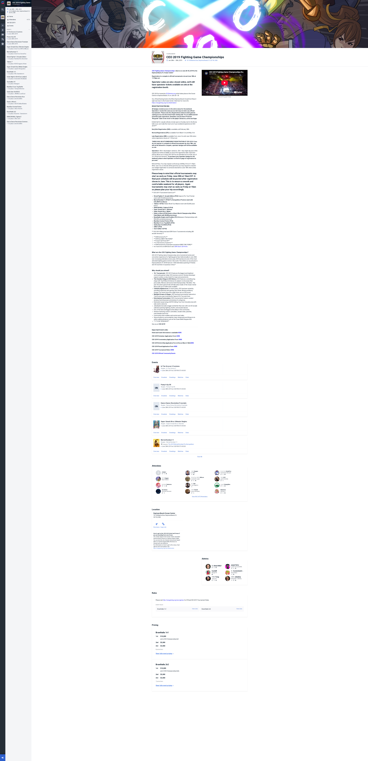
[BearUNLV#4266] (216, 567)
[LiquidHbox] (223, 486)
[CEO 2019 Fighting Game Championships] (2, 17)
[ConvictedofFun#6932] (233, 574)
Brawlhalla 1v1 (162, 632)
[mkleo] (195, 480)
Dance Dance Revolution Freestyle (173, 403)
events (9, 29)
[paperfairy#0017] (235, 568)
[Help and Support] (3, 44)
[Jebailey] (231, 580)
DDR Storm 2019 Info (181, 246)
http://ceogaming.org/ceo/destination (163, 548)
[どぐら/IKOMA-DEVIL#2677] (193, 474)
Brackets (164, 377)
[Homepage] (2, 3)
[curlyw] (212, 574)
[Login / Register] (2, 757)
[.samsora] (166, 486)
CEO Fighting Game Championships (163, 71)
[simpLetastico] (164, 473)
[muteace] (224, 493)
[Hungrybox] (221, 486)
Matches (180, 377)
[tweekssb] (191, 493)
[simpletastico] (162, 473)
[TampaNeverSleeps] (212, 580)
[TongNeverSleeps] (214, 580)
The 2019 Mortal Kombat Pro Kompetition (181, 444)
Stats (187, 377)
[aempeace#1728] (166, 473)
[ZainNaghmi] (191, 487)
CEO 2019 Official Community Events (163, 353)
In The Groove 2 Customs (170, 366)
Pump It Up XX (166, 385)
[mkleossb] (191, 480)
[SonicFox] (221, 474)
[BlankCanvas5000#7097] (224, 474)
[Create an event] (3, 25)
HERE (180, 332)
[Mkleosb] (193, 480)
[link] (166, 473)
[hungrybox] (224, 486)
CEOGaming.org (171, 93)
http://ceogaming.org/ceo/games (173, 600)
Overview (156, 377)
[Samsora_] (164, 486)
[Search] (3, 10)
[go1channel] (221, 480)
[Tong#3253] (216, 580)
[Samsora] (162, 486)
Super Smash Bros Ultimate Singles (174, 421)
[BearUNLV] (212, 567)
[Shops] (3, 35)
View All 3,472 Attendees (199, 496)
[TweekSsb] (193, 493)
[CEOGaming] (233, 580)
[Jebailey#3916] (235, 580)
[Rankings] (3, 30)
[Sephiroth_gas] (191, 474)
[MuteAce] (221, 493)
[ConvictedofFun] (231, 574)
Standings (172, 377)
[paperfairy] (231, 568)
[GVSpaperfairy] (233, 568)
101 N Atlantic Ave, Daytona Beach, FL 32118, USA (202, 60)
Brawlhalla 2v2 (162, 664)
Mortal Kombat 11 (167, 440)
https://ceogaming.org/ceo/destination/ (164, 103)
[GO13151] (223, 480)
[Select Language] (3, 39)
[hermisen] (162, 493)
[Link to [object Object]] (188, 472)
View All (199, 456)
